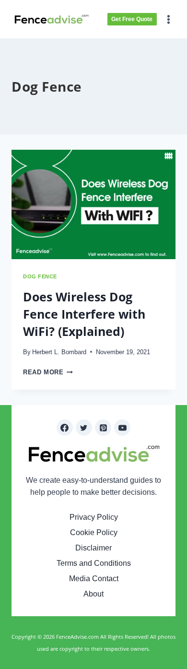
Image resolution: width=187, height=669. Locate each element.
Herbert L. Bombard (59, 352)
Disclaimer (93, 548)
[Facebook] (65, 427)
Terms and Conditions (94, 563)
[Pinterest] (103, 427)
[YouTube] (122, 427)
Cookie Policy (93, 532)
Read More (48, 372)
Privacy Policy (94, 517)
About (93, 594)
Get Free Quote (131, 19)
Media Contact (93, 578)
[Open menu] (169, 19)
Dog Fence (40, 276)
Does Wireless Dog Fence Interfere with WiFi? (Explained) (84, 313)
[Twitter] (84, 427)
